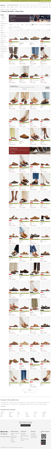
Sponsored (10, 28)
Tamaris (43, 416)
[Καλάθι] (49, 5)
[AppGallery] (43, 444)
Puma (18, 412)
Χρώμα (31, 24)
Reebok (10, 413)
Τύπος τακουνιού (41, 24)
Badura (2, 416)
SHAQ (35, 416)
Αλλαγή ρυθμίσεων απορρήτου (14, 447)
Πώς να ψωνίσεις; (33, 433)
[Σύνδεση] (46, 5)
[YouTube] (4, 434)
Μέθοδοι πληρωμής (13, 437)
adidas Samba (44, 412)
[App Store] (43, 442)
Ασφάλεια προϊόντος (33, 437)
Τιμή (17, 24)
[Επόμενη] (49, 1)
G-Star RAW (2, 412)
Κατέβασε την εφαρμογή (44, 2)
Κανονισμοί (22, 440)
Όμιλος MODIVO (23, 434)
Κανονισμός (8, 447)
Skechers (27, 413)
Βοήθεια (49, 2)
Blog (39, 2)
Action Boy (43, 413)
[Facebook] (6, 434)
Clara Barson (36, 412)
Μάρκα (27, 24)
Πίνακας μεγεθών (33, 434)
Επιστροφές (12, 434)
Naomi (35, 413)
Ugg (17, 416)
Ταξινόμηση (10, 24)
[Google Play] (43, 440)
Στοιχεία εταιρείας (23, 433)
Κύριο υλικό (36, 24)
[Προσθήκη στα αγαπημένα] (18, 30)
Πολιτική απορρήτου (20, 447)
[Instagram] (1, 434)
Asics (26, 412)
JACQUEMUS (11, 416)
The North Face (11, 412)
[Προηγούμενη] (2, 1)
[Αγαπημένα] (48, 5)
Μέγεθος (22, 24)
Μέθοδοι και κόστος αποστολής (15, 433)
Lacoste (2, 413)
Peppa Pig (18, 413)
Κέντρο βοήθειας (13, 441)
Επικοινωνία (12, 440)
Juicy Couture (27, 416)
